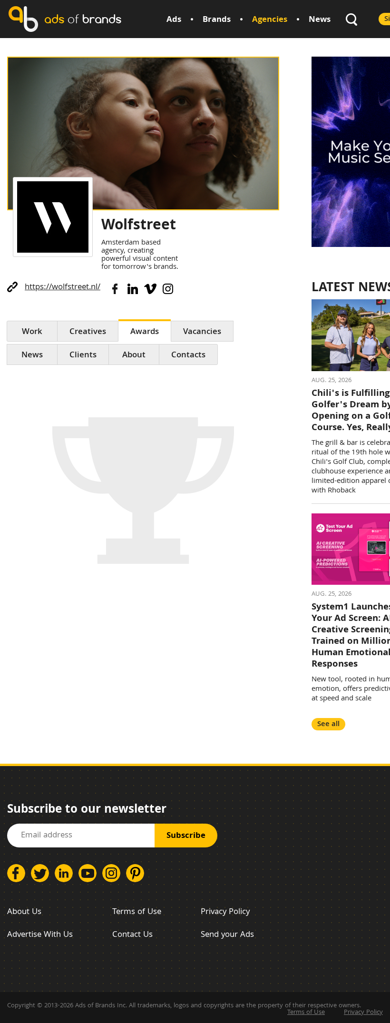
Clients (83, 356)
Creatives (87, 332)
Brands (217, 20)
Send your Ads (227, 935)
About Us (24, 912)
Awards (144, 332)
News (320, 20)
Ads (173, 20)
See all (328, 724)
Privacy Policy (225, 912)
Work (32, 332)
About (134, 356)
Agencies (269, 20)
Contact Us (132, 935)
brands (82, 18)
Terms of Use (136, 912)
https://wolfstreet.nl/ (62, 288)
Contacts (188, 356)
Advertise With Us (40, 935)
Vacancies (202, 332)
